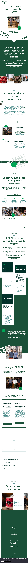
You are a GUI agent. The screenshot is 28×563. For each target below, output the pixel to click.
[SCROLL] (14, 41)
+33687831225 (13, 544)
